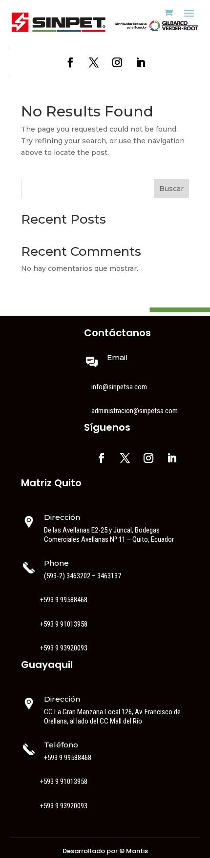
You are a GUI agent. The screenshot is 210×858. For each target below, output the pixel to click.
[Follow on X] (94, 62)
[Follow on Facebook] (70, 62)
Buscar (171, 188)
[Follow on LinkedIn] (140, 62)
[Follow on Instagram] (117, 62)
